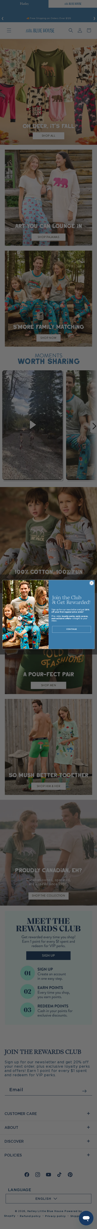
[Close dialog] (92, 583)
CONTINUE (71, 629)
